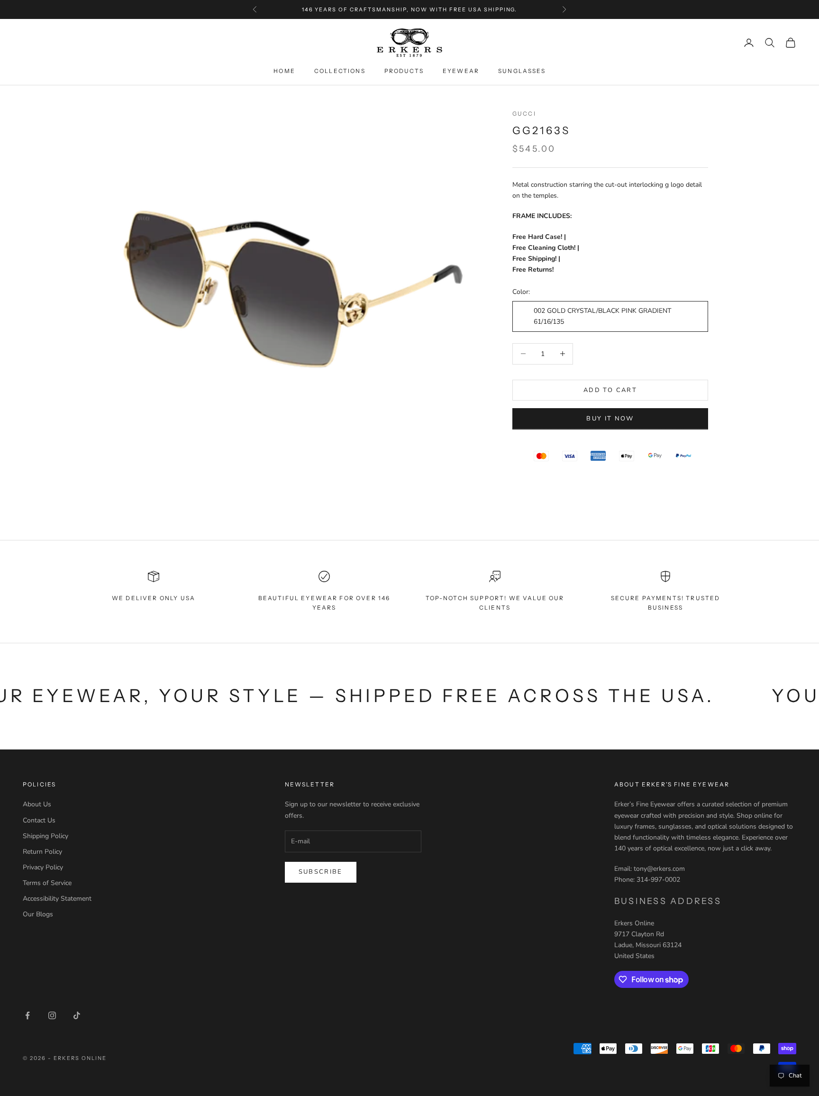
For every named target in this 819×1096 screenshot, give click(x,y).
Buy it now (610, 418)
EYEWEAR (461, 70)
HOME (284, 70)
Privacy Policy (43, 867)
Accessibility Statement (57, 898)
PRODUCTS (404, 70)
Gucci (524, 113)
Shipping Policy (45, 835)
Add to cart (610, 389)
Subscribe (321, 872)
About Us (37, 804)
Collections (339, 70)
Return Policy (42, 851)
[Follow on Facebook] (27, 1015)
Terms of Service (47, 882)
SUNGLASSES (522, 70)
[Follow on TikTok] (77, 1015)
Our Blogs (38, 914)
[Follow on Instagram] (52, 1015)
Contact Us (39, 820)
